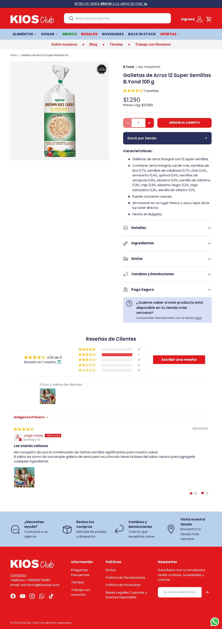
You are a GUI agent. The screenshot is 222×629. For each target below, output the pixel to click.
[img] (24, 429)
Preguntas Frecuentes (80, 572)
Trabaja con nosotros (80, 592)
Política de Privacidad (123, 585)
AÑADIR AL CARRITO (184, 123)
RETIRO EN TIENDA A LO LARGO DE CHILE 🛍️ (111, 4)
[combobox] (117, 18)
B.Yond (128, 67)
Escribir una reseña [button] (179, 359)
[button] (209, 19)
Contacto (18, 575)
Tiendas (77, 582)
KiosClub (25, 622)
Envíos (111, 570)
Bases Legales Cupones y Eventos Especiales (126, 595)
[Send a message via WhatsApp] (215, 622)
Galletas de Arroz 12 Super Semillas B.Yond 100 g (45, 55)
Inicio (13, 55)
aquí (198, 318)
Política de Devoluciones (125, 577)
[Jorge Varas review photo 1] (24, 477)
